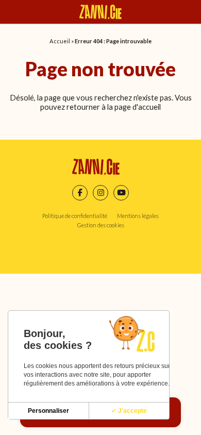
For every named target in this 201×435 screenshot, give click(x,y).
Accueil (59, 41)
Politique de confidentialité (74, 215)
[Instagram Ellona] (100, 192)
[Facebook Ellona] (80, 192)
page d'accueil (137, 106)
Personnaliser (48, 410)
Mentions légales (138, 215)
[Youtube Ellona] (121, 192)
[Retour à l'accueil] (100, 12)
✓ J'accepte (129, 410)
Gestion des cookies (100, 225)
